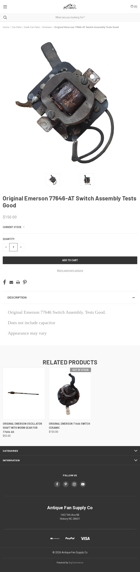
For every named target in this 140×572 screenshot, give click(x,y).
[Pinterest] (25, 282)
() (135, 6)
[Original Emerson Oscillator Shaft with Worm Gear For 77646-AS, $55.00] (23, 393)
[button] (70, 297)
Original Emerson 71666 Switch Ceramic (69, 426)
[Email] (11, 282)
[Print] (18, 282)
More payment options (70, 270)
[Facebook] (4, 282)
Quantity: (9, 239)
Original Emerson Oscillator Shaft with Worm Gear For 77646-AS (22, 428)
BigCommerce (76, 562)
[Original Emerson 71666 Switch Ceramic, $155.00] (70, 393)
